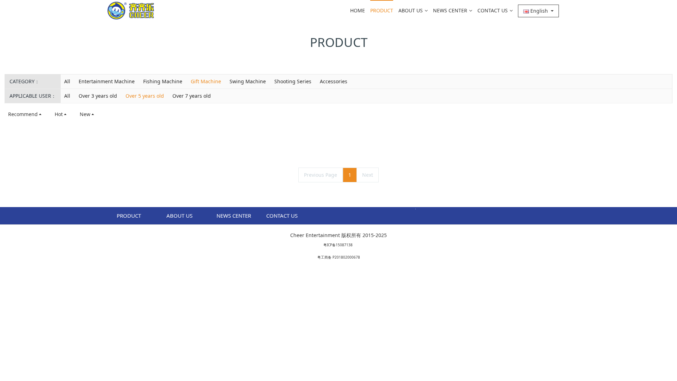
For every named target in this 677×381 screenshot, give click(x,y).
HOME (357, 10)
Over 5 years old (145, 95)
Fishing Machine (162, 81)
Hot (59, 114)
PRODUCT (381, 10)
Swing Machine (248, 81)
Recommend (23, 114)
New (85, 114)
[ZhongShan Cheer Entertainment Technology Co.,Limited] (131, 10)
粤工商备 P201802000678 (338, 257)
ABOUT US (410, 10)
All (67, 81)
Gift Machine (206, 81)
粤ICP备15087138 (338, 244)
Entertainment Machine (107, 81)
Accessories (333, 81)
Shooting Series (292, 81)
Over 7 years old (191, 95)
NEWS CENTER (450, 10)
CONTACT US (492, 10)
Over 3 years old (98, 95)
